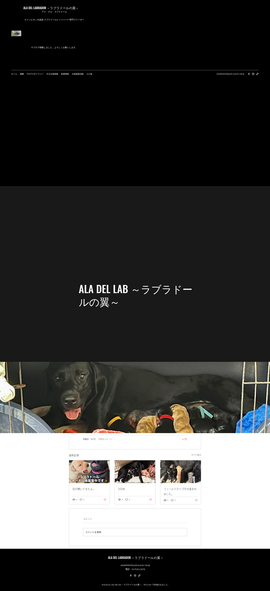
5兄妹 (121, 489)
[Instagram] (253, 74)
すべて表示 (196, 455)
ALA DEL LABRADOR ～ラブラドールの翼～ (51, 7)
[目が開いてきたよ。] (89, 471)
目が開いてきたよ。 (83, 489)
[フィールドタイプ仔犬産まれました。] (180, 471)
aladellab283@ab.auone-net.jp (230, 74)
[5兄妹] (135, 471)
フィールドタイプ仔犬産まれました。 (180, 491)
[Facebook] (249, 74)
